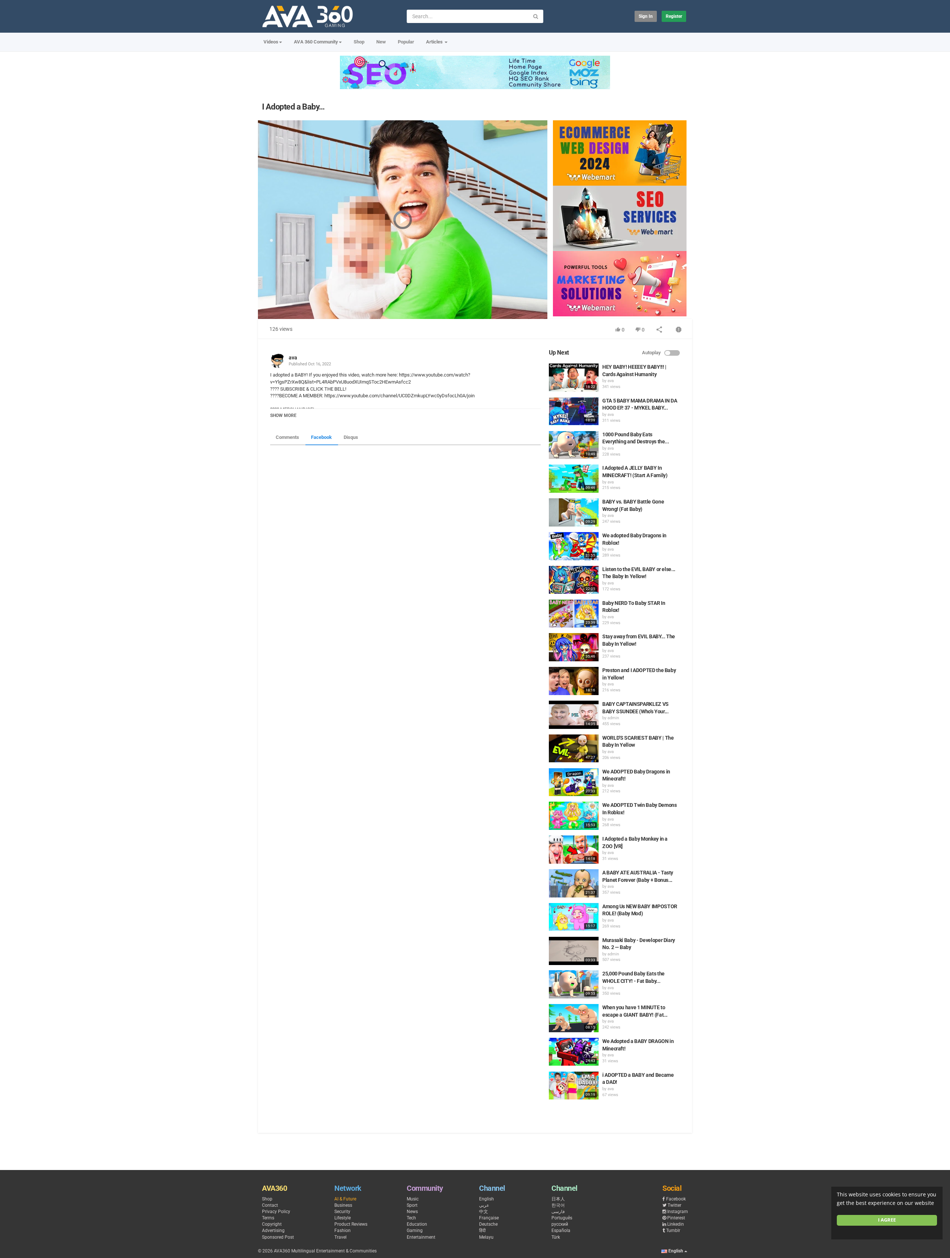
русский (559, 1224)
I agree (887, 1220)
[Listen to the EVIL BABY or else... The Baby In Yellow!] (574, 580)
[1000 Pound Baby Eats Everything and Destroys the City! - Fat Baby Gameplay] (574, 445)
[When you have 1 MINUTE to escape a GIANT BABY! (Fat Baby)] (574, 1018)
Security (342, 1211)
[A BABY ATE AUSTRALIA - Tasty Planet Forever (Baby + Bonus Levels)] (574, 883)
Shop (359, 42)
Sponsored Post (278, 1237)
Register (674, 16)
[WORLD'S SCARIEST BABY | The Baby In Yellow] (574, 748)
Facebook (321, 437)
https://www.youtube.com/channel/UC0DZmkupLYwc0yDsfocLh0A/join (399, 395)
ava (293, 358)
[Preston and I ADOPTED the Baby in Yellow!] (574, 681)
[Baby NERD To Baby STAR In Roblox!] (574, 614)
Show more (283, 415)
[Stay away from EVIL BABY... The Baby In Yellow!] (574, 647)
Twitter (674, 1205)
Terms (268, 1217)
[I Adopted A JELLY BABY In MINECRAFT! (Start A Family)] (574, 479)
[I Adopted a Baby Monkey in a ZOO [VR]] (574, 849)
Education (417, 1224)
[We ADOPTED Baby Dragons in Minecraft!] (574, 782)
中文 (483, 1211)
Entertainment (421, 1237)
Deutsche (488, 1224)
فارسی (558, 1211)
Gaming (415, 1230)
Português (561, 1217)
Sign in (646, 16)
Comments (287, 437)
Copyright (272, 1224)
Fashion (342, 1230)
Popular (406, 42)
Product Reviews (350, 1224)
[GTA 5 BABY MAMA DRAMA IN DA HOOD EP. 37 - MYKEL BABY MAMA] (574, 411)
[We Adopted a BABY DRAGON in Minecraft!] (574, 1052)
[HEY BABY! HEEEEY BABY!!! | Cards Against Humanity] (574, 378)
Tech (411, 1217)
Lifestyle (342, 1217)
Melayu (486, 1237)
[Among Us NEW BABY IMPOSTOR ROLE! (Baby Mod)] (574, 917)
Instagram (677, 1211)
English (486, 1199)
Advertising (273, 1230)
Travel (340, 1237)
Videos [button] (270, 42)
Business (343, 1205)
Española (560, 1230)
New (381, 42)
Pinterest (676, 1217)
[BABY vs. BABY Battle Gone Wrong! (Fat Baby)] (574, 512)
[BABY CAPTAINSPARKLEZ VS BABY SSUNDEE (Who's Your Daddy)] (574, 715)
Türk (555, 1237)
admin (613, 718)
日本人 (558, 1199)
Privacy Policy (276, 1211)
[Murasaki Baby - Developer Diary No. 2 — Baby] (574, 951)
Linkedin (675, 1224)
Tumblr (673, 1230)
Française (489, 1217)
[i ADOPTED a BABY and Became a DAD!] (574, 1086)
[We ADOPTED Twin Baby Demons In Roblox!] (574, 816)
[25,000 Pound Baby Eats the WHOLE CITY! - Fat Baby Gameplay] (574, 984)
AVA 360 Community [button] (316, 42)
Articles (435, 42)
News (412, 1211)
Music (413, 1199)
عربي (484, 1205)
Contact (270, 1205)
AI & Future (345, 1199)
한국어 (558, 1205)
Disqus (351, 437)
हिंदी (482, 1230)
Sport (412, 1205)
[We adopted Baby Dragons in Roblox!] (574, 546)
